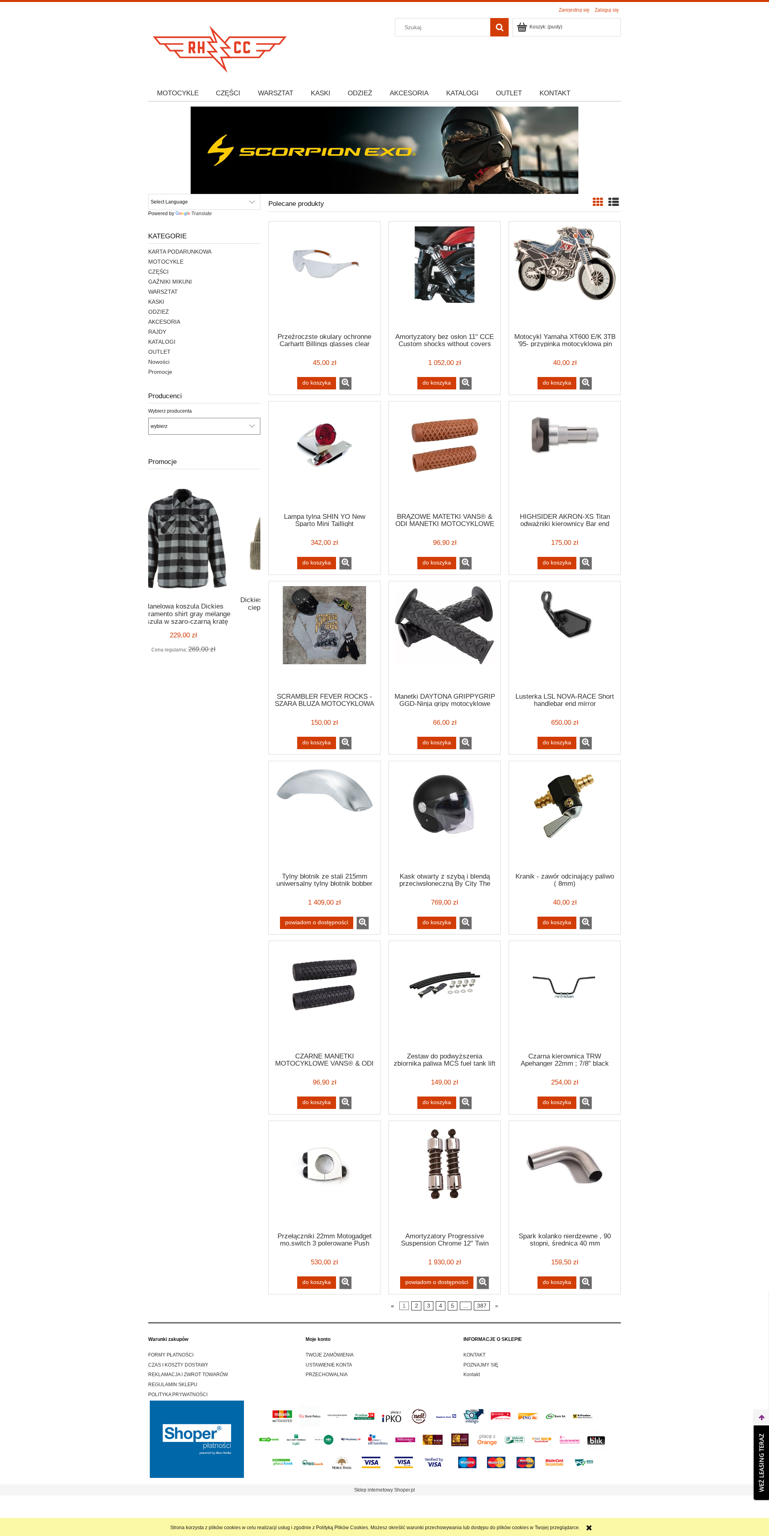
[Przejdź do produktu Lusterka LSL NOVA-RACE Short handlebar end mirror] (565, 636)
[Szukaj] (499, 27)
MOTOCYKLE (165, 261)
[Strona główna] (220, 46)
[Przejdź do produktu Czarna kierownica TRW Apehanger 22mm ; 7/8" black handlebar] (565, 996)
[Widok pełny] (613, 202)
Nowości (158, 362)
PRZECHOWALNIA (327, 1374)
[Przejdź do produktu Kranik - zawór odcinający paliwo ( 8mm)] (565, 816)
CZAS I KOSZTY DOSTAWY (178, 1365)
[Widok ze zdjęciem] (598, 202)
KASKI (156, 301)
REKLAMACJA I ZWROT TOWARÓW (188, 1374)
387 (482, 1305)
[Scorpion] (384, 150)
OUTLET (159, 352)
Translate (201, 213)
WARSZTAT (163, 291)
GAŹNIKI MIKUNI (170, 281)
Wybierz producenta (170, 411)
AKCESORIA (164, 321)
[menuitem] (177, 93)
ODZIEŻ (158, 311)
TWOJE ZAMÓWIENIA (330, 1355)
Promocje (160, 372)
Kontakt (471, 1374)
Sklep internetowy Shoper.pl (384, 1490)
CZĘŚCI (158, 271)
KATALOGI (161, 342)
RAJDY (157, 332)
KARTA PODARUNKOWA (179, 251)
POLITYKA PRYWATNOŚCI (177, 1394)
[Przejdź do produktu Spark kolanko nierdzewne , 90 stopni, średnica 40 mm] (565, 1176)
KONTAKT (474, 1355)
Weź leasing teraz (761, 1462)
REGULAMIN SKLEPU (172, 1384)
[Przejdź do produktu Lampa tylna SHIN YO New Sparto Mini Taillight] (324, 456)
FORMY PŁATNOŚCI (170, 1355)
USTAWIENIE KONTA (329, 1365)
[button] (345, 383)
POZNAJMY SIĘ (480, 1365)
